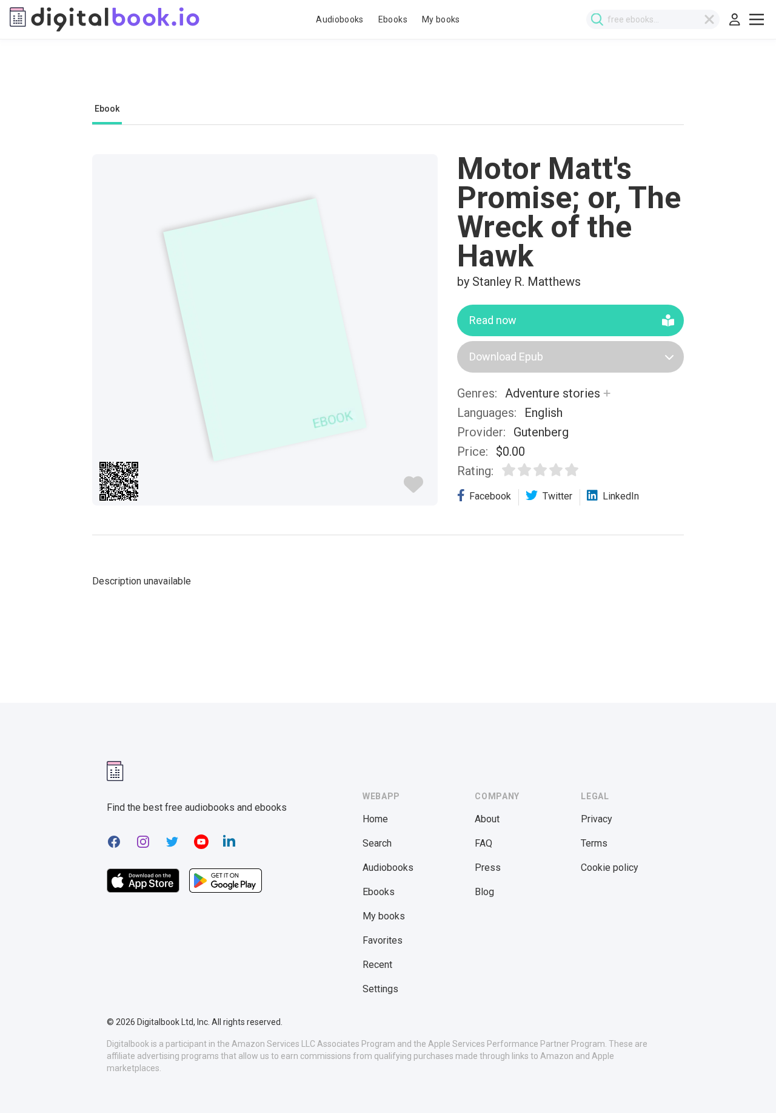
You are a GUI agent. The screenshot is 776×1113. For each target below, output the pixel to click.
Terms (594, 843)
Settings (380, 989)
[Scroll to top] (744, 1081)
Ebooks (392, 19)
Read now (493, 320)
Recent (377, 964)
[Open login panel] (734, 19)
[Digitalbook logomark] (115, 771)
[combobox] (653, 19)
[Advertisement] (388, 77)
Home (375, 819)
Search (377, 843)
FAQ (483, 843)
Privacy (596, 819)
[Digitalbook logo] (104, 19)
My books (441, 19)
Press (488, 867)
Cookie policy (609, 867)
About (487, 819)
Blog (484, 892)
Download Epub (506, 356)
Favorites (383, 940)
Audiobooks (340, 19)
